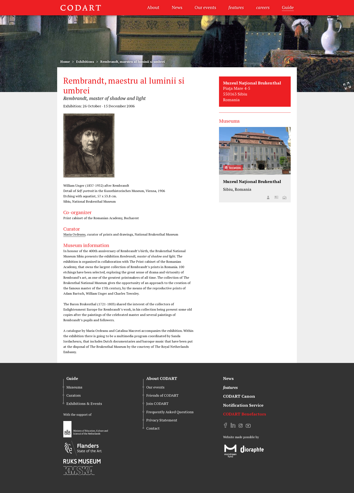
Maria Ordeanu (74, 234)
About (153, 7)
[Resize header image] (347, 86)
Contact (153, 428)
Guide (288, 7)
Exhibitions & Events (84, 403)
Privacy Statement (161, 420)
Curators (73, 395)
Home (65, 61)
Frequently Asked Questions (170, 411)
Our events (205, 7)
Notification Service (243, 405)
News (177, 7)
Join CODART (157, 403)
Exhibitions (85, 61)
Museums (74, 387)
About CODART (161, 378)
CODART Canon (239, 396)
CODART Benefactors (244, 414)
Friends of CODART (162, 395)
